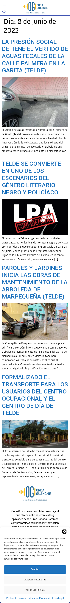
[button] (64, 531)
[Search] (4, 11)
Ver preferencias (35, 589)
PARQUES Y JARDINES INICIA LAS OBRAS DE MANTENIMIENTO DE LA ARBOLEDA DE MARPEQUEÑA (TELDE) (35, 282)
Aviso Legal (58, 598)
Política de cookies (16, 598)
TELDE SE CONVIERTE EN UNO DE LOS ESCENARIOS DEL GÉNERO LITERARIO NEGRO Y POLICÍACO (31, 178)
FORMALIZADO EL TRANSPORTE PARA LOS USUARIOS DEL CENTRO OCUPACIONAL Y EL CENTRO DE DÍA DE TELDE (35, 395)
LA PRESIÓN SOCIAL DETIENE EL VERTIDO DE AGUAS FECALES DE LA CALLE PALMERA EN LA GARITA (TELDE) (35, 56)
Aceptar (35, 569)
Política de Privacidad (39, 598)
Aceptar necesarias (35, 579)
